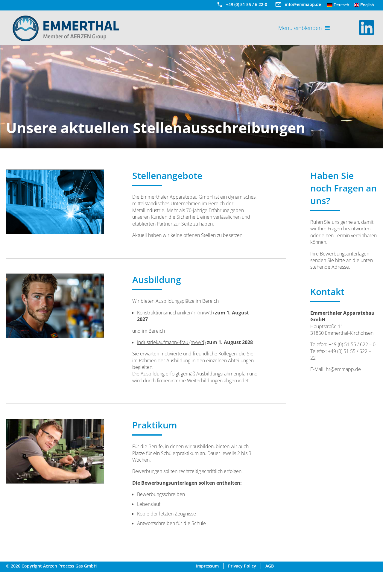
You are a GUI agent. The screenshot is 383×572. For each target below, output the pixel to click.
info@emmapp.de (303, 4)
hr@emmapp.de (343, 369)
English (366, 4)
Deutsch (340, 4)
